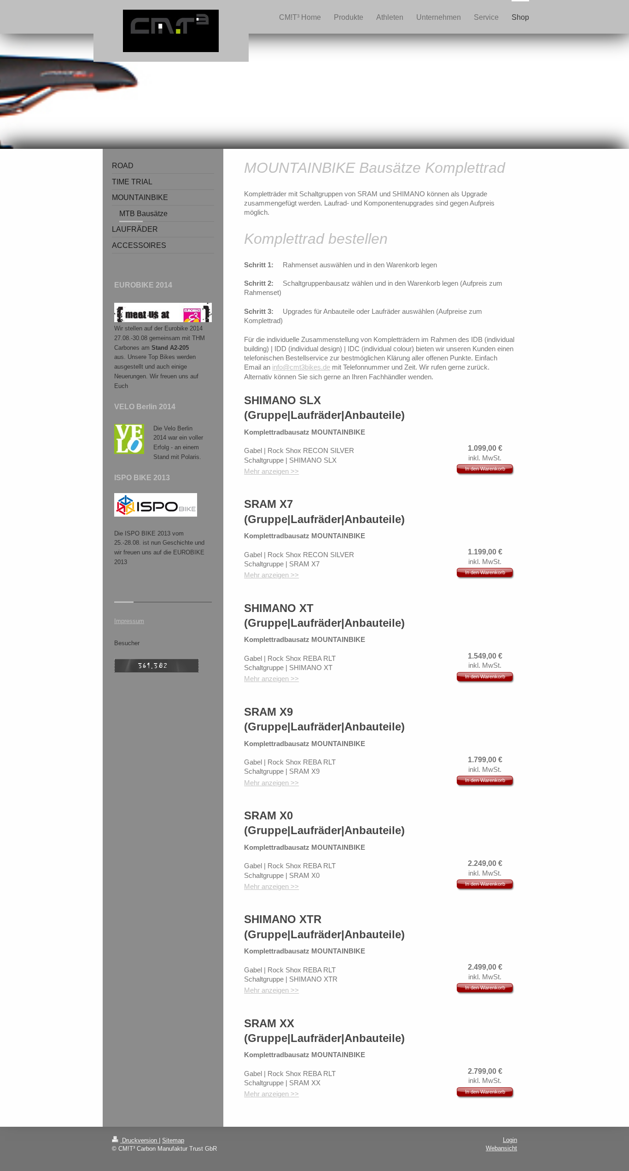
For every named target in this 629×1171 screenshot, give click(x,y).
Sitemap (173, 1140)
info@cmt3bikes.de (301, 367)
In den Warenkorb (485, 468)
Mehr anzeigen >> (271, 471)
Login (510, 1139)
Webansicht (501, 1148)
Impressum (129, 621)
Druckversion (139, 1140)
